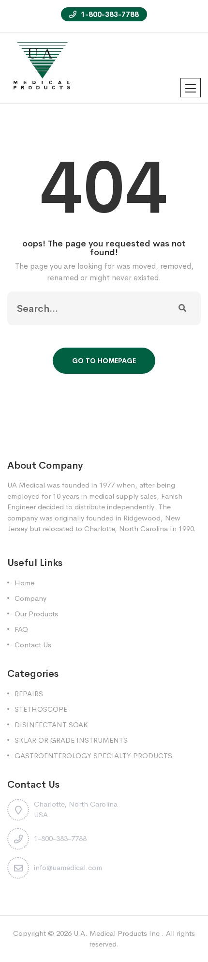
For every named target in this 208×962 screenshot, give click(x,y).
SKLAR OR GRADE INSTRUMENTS (71, 740)
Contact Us (33, 644)
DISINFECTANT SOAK (51, 724)
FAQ (21, 629)
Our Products (36, 613)
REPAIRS (29, 693)
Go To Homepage (104, 360)
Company (30, 598)
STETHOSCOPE (41, 709)
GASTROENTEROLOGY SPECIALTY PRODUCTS (93, 755)
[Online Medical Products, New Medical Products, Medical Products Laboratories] (42, 67)
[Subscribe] (182, 308)
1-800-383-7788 (109, 14)
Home (24, 582)
